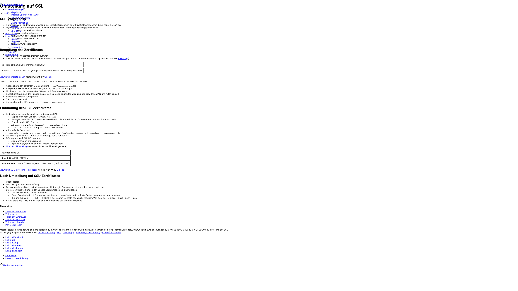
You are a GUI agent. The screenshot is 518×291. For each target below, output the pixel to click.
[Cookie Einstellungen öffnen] (20, 286)
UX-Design (68, 232)
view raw (4, 76)
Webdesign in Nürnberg (88, 232)
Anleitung (123, 58)
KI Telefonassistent (111, 232)
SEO (59, 232)
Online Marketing (46, 232)
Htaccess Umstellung (17, 146)
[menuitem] (22, 20)
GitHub (48, 76)
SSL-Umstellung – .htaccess (23, 169)
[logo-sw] (11, 4)
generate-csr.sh (17, 76)
